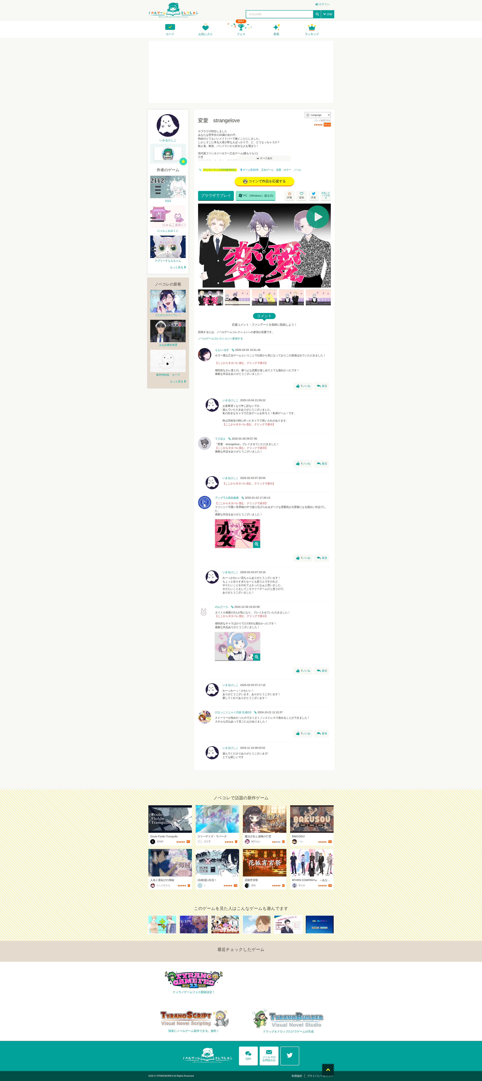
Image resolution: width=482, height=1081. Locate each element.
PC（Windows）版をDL (256, 195)
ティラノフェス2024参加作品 (220, 170)
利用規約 (297, 1075)
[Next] (327, 245)
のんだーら (221, 606)
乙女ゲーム (267, 170)
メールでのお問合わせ (269, 1055)
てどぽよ (220, 438)
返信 (322, 386)
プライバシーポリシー (320, 1075)
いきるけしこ (230, 400)
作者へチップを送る (326, 195)
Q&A (248, 1055)
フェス (241, 34)
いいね (303, 386)
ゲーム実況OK (251, 170)
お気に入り (205, 34)
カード (170, 34)
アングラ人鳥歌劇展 (227, 497)
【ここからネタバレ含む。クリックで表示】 (241, 362)
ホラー (287, 170)
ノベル (297, 170)
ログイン (324, 4)
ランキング (312, 34)
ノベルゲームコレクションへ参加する (220, 338)
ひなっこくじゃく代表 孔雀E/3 (233, 712)
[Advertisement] (241, 71)
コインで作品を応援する (267, 181)
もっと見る (176, 267)
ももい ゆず (222, 349)
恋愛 (278, 170)
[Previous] (202, 245)
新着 (276, 34)
